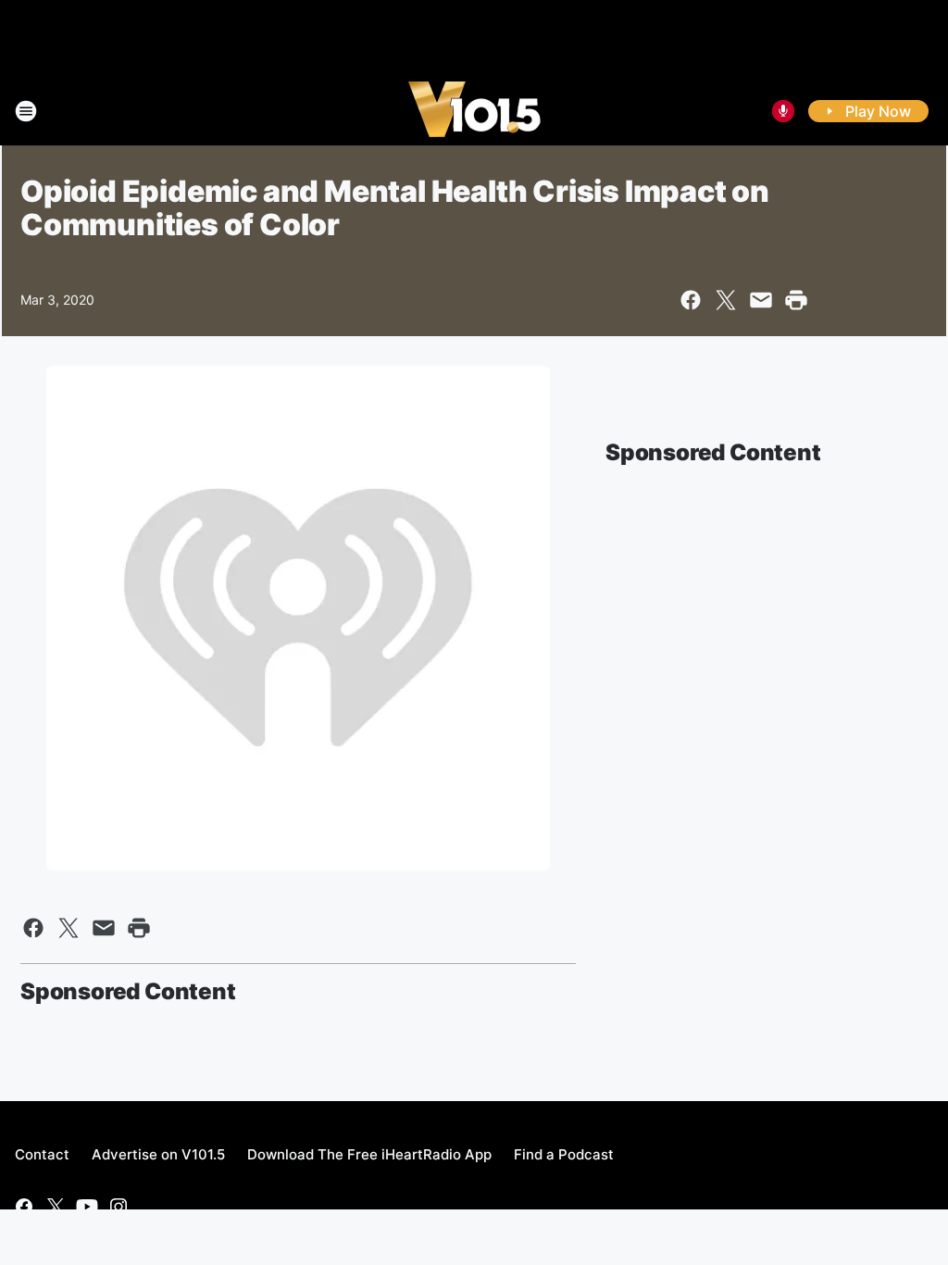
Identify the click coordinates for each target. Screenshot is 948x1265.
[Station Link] (474, 111)
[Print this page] (796, 300)
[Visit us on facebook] (24, 1207)
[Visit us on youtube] (87, 1207)
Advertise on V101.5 (158, 1154)
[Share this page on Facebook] (691, 300)
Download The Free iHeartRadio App (369, 1154)
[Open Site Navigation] (26, 111)
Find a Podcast (564, 1154)
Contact (42, 1154)
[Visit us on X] (55, 1207)
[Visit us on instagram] (118, 1207)
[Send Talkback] (783, 111)
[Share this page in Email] (761, 300)
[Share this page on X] (726, 300)
